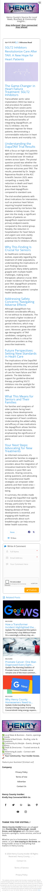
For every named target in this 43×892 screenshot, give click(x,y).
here (39, 890)
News (12, 532)
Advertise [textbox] (21, 782)
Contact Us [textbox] (21, 786)
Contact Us (21, 861)
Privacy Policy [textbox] (21, 772)
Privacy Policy (21, 875)
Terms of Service (21, 867)
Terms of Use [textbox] (21, 777)
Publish (33, 590)
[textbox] (21, 22)
